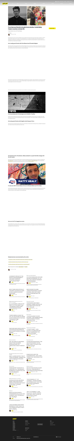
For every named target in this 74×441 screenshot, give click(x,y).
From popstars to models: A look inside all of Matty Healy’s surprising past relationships (20, 259)
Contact (65, 1)
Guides (70, 3)
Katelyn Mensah (12, 269)
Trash (26, 3)
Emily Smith (13, 294)
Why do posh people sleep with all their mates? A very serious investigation (35, 369)
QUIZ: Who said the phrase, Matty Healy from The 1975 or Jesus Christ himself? (18, 264)
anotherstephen (14, 281)
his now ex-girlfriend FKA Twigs (32, 160)
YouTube (26, 266)
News (17, 3)
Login (26, 430)
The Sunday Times (10, 160)
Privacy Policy (27, 423)
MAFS (16, 333)
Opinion (61, 3)
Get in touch (40, 424)
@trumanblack (21, 266)
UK (12, 282)
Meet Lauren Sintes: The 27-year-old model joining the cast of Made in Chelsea (17, 357)
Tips (71, 1)
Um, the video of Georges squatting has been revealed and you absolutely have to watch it (17, 344)
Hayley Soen (13, 320)
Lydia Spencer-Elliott (32, 282)
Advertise (68, 1)
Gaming (35, 3)
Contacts (51, 423)
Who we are (61, 1)
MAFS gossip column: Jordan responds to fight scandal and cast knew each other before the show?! (34, 292)
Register (26, 429)
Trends (53, 3)
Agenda (44, 3)
